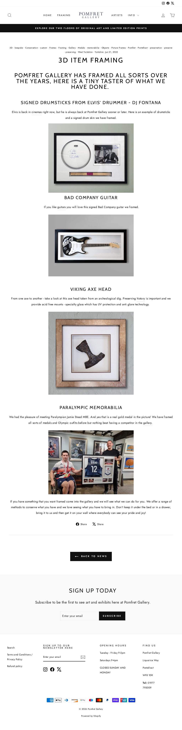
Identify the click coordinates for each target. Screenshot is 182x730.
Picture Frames (118, 47)
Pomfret (131, 47)
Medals (81, 47)
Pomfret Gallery (97, 112)
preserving (71, 52)
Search (11, 647)
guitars (61, 207)
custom (43, 47)
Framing (64, 15)
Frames (52, 47)
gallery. (147, 423)
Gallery (72, 47)
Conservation (31, 47)
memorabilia (93, 47)
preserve (168, 47)
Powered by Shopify (91, 716)
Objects (105, 47)
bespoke (19, 47)
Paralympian (58, 417)
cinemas (37, 112)
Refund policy (14, 666)
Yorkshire (99, 52)
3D (11, 47)
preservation (156, 47)
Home (47, 15)
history (141, 298)
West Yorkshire (85, 52)
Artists (117, 15)
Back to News (93, 556)
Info (132, 15)
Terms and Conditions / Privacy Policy (20, 657)
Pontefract (143, 47)
